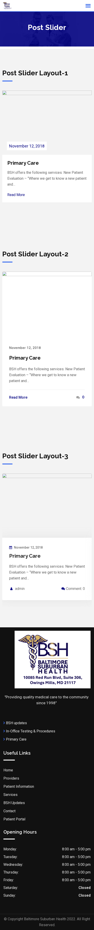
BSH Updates (14, 803)
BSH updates (16, 723)
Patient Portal (14, 819)
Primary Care (23, 163)
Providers (11, 778)
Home (8, 770)
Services (10, 795)
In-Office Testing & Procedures (30, 731)
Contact (9, 811)
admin (20, 588)
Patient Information (18, 786)
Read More (16, 195)
